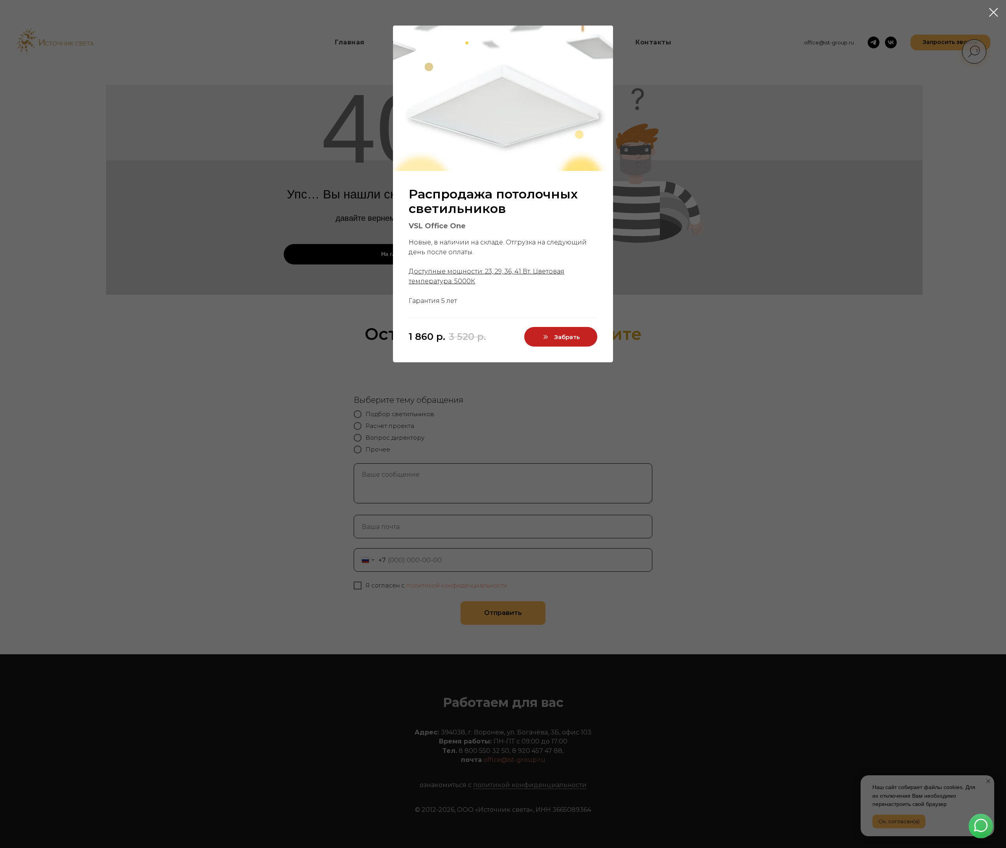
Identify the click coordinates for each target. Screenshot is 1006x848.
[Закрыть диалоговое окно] (993, 12)
